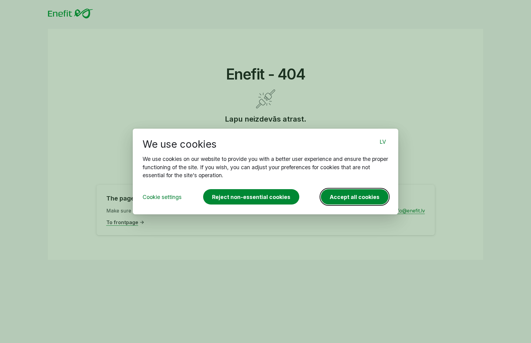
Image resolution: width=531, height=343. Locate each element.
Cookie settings (162, 197)
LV (383, 141)
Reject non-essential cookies (251, 197)
